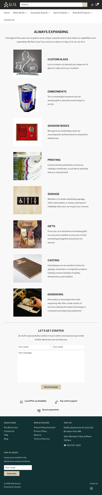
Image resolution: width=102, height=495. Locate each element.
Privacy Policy (40, 431)
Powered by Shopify (12, 487)
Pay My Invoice (11, 427)
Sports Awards (60, 13)
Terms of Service (42, 439)
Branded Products (81, 13)
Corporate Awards (39, 13)
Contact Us (9, 20)
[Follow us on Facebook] (91, 488)
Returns (37, 435)
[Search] (84, 4)
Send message (51, 387)
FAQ (6, 435)
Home (7, 13)
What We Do (19, 13)
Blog (6, 439)
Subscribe (11, 473)
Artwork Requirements (44, 427)
